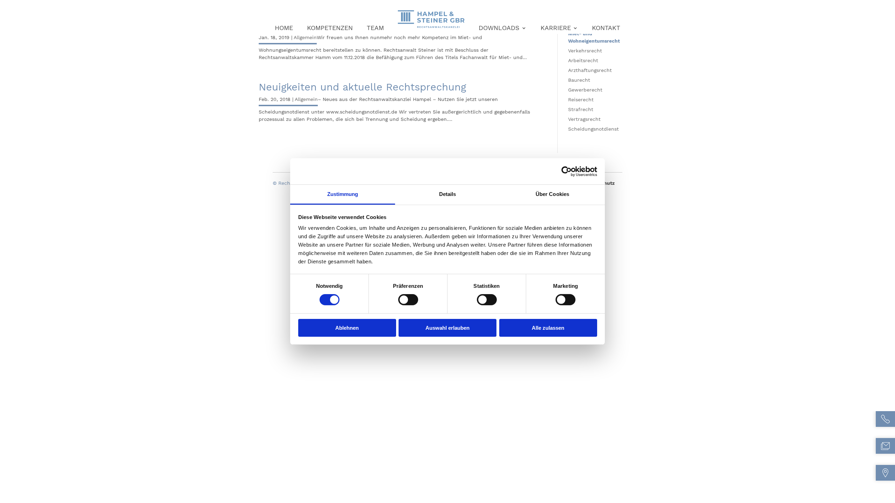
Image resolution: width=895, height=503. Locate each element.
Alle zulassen (548, 328)
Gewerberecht (585, 90)
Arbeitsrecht (583, 60)
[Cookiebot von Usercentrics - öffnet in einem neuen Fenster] (566, 171)
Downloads (499, 28)
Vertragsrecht (584, 119)
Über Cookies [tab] (552, 194)
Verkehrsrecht (585, 50)
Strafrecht (580, 109)
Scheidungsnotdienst (593, 129)
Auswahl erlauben (447, 328)
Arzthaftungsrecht (590, 70)
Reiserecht (581, 99)
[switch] (408, 299)
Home (284, 28)
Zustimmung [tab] (342, 194)
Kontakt (606, 28)
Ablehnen (347, 328)
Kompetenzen (330, 28)
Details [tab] (447, 194)
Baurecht (579, 80)
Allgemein (305, 37)
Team (375, 28)
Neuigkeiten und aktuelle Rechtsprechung (362, 87)
